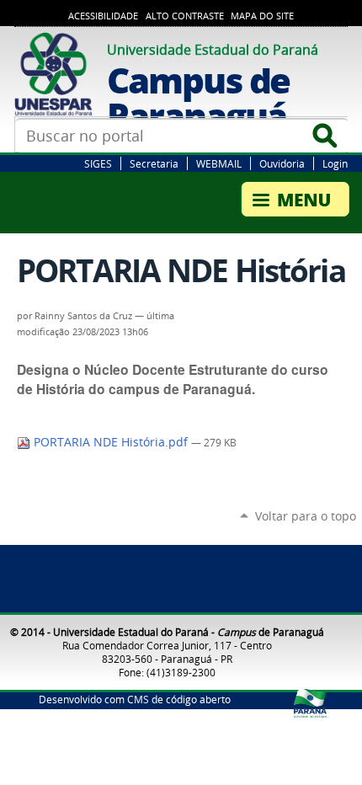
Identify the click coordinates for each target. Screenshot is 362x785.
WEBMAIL (219, 163)
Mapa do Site (262, 16)
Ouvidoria (282, 163)
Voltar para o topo (305, 516)
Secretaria (154, 163)
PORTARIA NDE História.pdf (110, 442)
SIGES (98, 163)
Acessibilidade (103, 16)
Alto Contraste (185, 16)
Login (335, 163)
